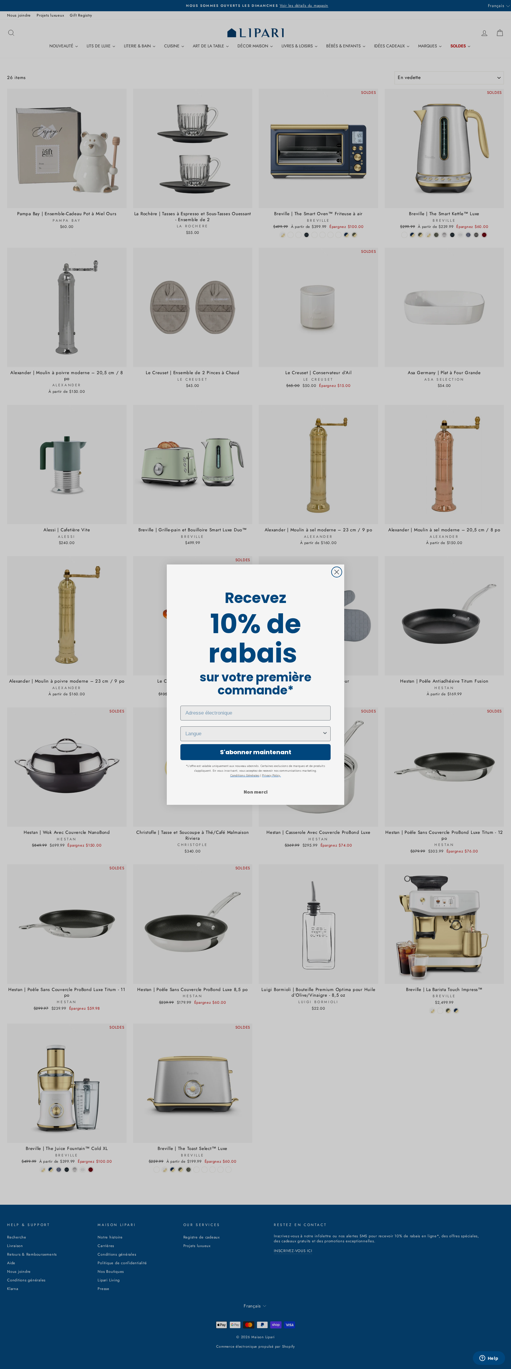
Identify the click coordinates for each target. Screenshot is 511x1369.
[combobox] (253, 734)
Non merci (256, 791)
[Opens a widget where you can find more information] (489, 1358)
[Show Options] (325, 734)
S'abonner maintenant (255, 752)
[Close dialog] (336, 572)
